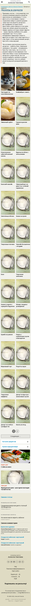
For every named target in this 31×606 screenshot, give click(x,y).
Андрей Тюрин (19, 601)
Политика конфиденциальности (15, 569)
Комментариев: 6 (5, 519)
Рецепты (13, 574)
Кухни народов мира (10, 447)
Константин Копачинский (18, 599)
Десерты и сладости (12, 10)
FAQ (15, 566)
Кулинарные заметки (15, 1)
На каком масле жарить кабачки (12, 517)
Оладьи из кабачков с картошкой (12, 537)
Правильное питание (8, 502)
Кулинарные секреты (8, 514)
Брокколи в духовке (7, 527)
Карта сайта (15, 571)
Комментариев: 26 (5, 509)
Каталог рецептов (9, 442)
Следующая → (15, 436)
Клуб (15, 578)
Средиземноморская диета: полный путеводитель (14, 506)
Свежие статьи (6, 497)
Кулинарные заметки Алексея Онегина (12, 6)
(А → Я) (18, 574)
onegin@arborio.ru (24, 593)
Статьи (13, 576)
